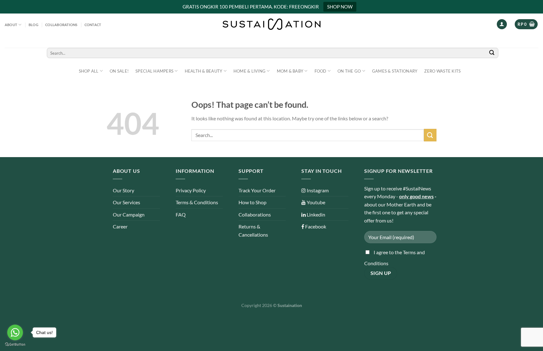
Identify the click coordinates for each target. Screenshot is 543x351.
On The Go (349, 71)
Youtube (315, 202)
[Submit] (492, 53)
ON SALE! (119, 71)
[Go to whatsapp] (15, 332)
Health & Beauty (203, 71)
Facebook (315, 226)
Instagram (317, 190)
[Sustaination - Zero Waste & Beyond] (271, 24)
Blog (33, 25)
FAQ (181, 214)
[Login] (502, 24)
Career (120, 226)
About (11, 25)
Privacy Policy (191, 190)
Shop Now (340, 6)
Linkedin (315, 214)
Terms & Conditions (197, 202)
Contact (93, 25)
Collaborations (61, 25)
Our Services (126, 202)
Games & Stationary (395, 71)
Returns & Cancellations (253, 230)
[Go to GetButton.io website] (15, 345)
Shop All (89, 71)
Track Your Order (257, 190)
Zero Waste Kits (442, 71)
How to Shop (252, 202)
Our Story (123, 190)
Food (320, 71)
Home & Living (249, 71)
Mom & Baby (290, 71)
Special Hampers (154, 71)
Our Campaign (129, 214)
